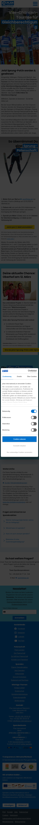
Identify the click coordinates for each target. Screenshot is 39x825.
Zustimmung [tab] (6, 376)
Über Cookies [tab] (32, 376)
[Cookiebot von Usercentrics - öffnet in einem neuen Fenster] (28, 371)
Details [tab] (19, 376)
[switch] (34, 417)
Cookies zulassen (19, 439)
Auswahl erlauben (19, 446)
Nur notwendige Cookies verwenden (19, 452)
